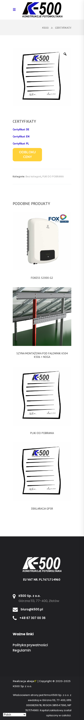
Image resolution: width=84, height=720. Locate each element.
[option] (42, 77)
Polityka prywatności (30, 645)
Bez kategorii (33, 176)
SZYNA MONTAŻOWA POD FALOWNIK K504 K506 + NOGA (42, 355)
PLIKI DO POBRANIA (53, 176)
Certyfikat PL (21, 143)
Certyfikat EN (21, 136)
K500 (45, 27)
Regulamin (22, 650)
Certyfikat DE (21, 129)
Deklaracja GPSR (42, 508)
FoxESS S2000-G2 (42, 278)
